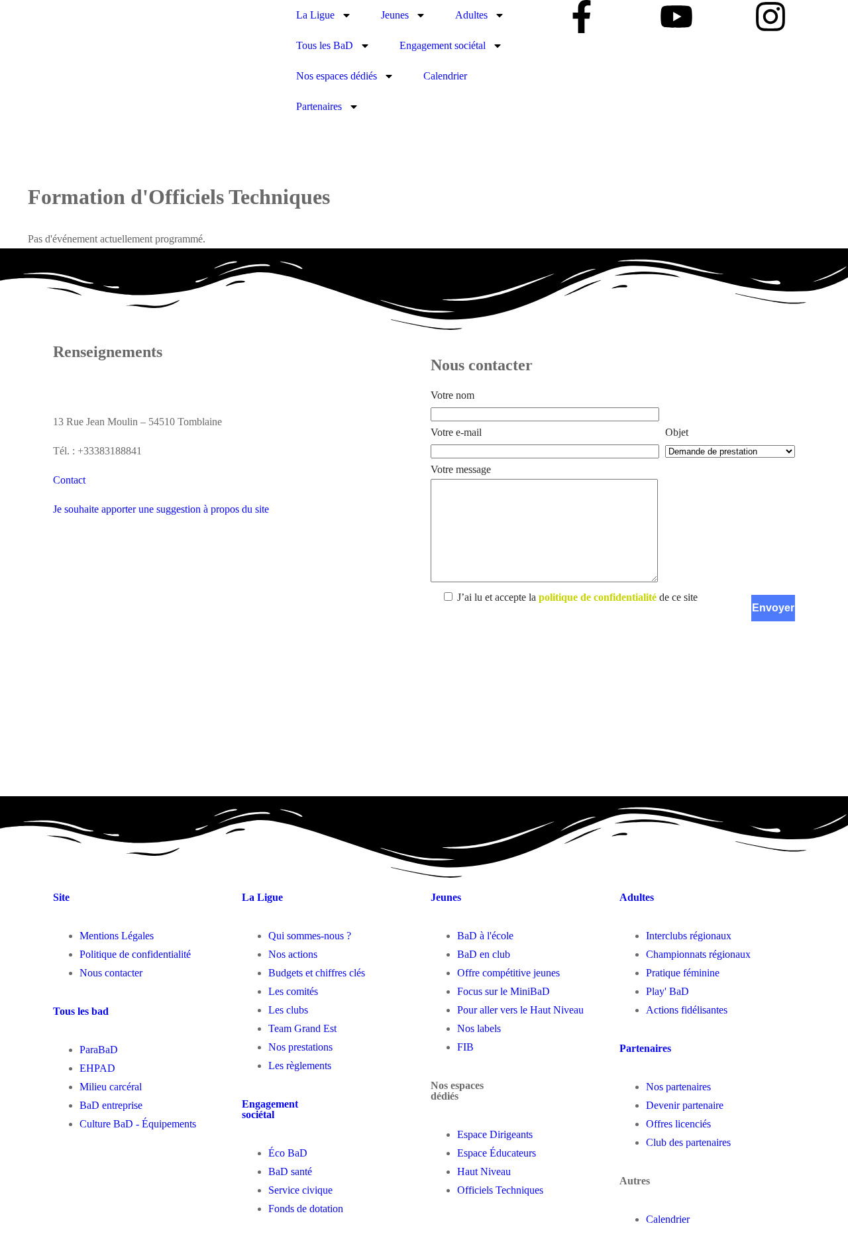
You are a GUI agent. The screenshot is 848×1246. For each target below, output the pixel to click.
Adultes (471, 15)
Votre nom (452, 395)
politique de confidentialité (598, 597)
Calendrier (445, 75)
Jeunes (395, 15)
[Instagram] (770, 16)
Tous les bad (81, 1011)
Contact (69, 480)
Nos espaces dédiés (336, 75)
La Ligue (315, 15)
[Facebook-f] (581, 16)
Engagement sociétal (442, 45)
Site (61, 897)
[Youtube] (676, 16)
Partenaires (319, 106)
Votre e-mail (456, 432)
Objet (676, 432)
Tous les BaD (324, 45)
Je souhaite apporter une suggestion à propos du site (161, 509)
